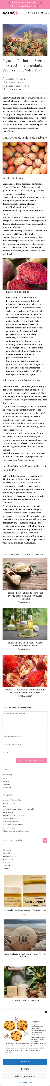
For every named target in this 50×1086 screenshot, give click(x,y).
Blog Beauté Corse (25, 1082)
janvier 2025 (7, 774)
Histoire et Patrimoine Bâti (13, 815)
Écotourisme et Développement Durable (19, 809)
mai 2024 (6, 781)
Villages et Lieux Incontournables (16, 831)
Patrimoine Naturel (10, 821)
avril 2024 (6, 784)
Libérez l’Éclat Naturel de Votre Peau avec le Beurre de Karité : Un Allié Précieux (25, 595)
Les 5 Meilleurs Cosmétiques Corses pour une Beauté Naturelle (25, 644)
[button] (46, 1012)
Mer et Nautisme (9, 818)
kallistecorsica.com (15, 79)
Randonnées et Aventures (13, 824)
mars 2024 (7, 787)
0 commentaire (13, 89)
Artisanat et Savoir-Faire (13, 800)
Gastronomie (8, 812)
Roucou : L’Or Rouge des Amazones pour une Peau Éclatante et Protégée (25, 691)
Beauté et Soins (13, 86)
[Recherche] (45, 840)
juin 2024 (6, 778)
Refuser (25, 1069)
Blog (26, 86)
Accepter (25, 1061)
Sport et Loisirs (9, 828)
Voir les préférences (25, 1076)
